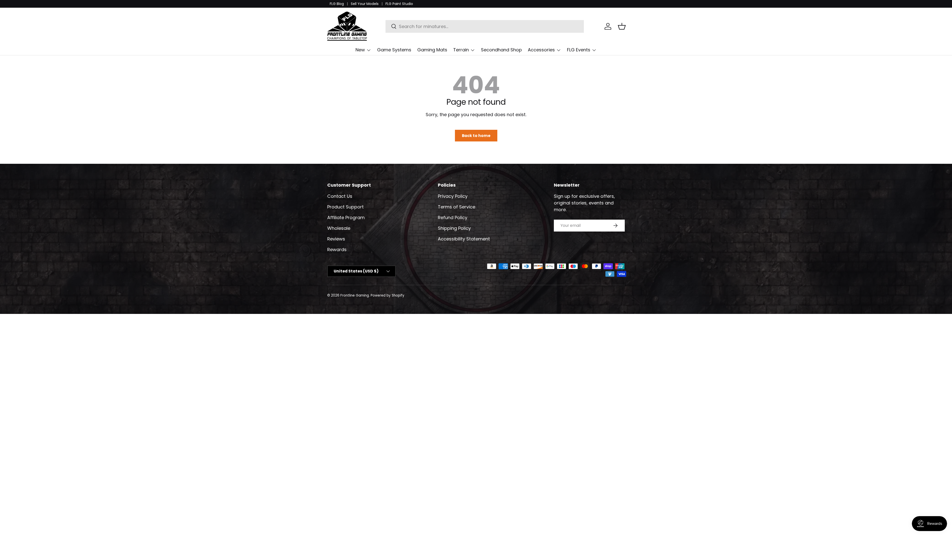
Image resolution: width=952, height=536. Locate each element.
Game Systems (394, 50)
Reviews (336, 239)
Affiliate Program (346, 217)
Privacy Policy (453, 196)
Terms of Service (456, 207)
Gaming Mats (432, 50)
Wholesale (338, 228)
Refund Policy (452, 217)
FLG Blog (337, 3)
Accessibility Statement (464, 239)
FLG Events (578, 50)
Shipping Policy (454, 228)
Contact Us (339, 196)
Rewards (337, 249)
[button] (621, 26)
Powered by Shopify (387, 295)
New (360, 50)
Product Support (345, 207)
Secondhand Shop (501, 50)
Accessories (541, 50)
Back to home (476, 135)
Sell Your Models (365, 3)
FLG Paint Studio (399, 3)
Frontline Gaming (354, 295)
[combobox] (485, 26)
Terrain (461, 50)
